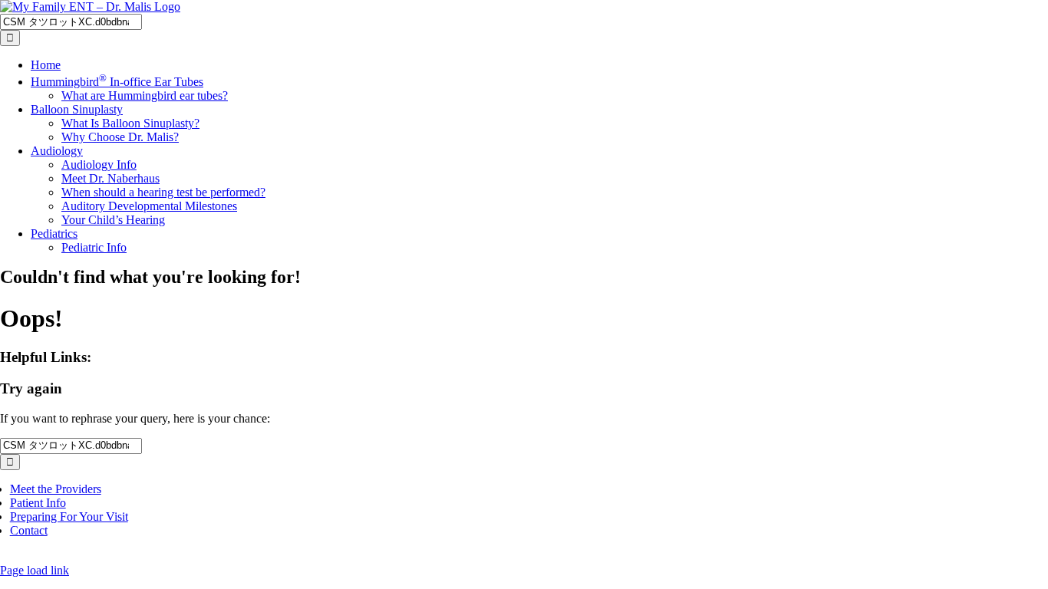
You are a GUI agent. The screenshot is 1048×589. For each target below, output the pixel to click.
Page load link (34, 570)
